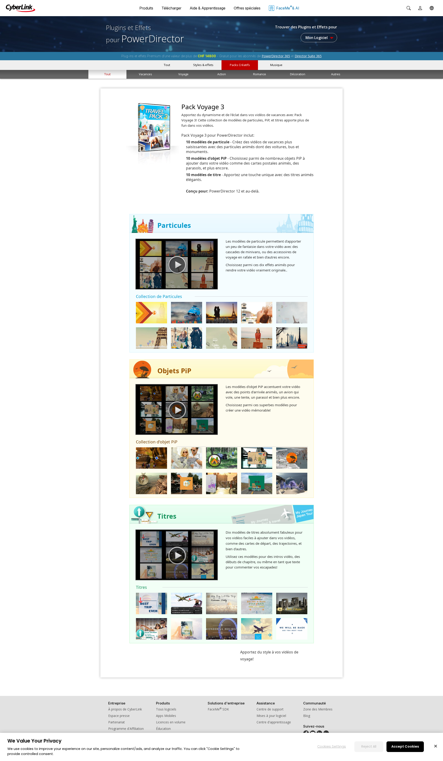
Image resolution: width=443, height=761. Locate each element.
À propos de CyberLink (125, 709)
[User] (420, 8)
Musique (276, 65)
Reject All (368, 746)
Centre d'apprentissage (274, 722)
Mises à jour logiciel (271, 715)
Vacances (145, 74)
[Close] (436, 746)
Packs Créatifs (240, 65)
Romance (259, 74)
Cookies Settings (331, 746)
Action (221, 74)
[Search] (408, 8)
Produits (146, 8)
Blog (306, 715)
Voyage (183, 74)
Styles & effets (203, 65)
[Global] (431, 8)
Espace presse (119, 715)
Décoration (297, 74)
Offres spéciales (247, 8)
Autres (335, 74)
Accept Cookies (405, 746)
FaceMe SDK (218, 709)
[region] (221, 747)
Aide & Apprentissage (207, 8)
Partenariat (116, 722)
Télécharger (171, 8)
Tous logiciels (166, 709)
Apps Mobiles (166, 715)
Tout (167, 65)
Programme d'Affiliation (126, 728)
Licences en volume (171, 722)
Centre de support (270, 709)
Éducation (163, 728)
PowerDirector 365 (276, 56)
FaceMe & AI (287, 7)
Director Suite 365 (308, 56)
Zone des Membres (317, 709)
